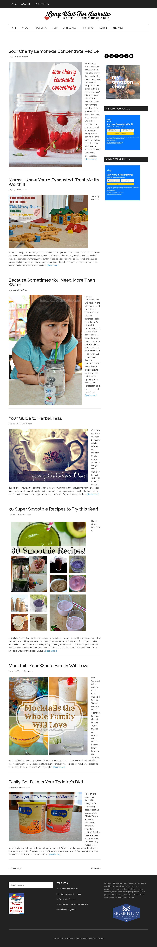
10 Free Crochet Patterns (65, 899)
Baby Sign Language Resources (68, 894)
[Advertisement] (78, 37)
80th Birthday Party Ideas (66, 910)
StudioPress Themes (96, 938)
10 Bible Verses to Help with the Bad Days (72, 904)
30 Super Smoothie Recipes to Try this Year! (53, 508)
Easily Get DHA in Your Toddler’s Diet (46, 781)
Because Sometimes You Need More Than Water (52, 282)
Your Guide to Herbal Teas (35, 418)
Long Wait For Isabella (78, 15)
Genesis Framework (77, 938)
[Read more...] (91, 159)
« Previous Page (15, 868)
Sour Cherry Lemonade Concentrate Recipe (54, 51)
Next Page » (96, 868)
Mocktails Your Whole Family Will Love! (49, 665)
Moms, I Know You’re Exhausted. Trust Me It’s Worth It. (54, 182)
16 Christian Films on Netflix (67, 889)
